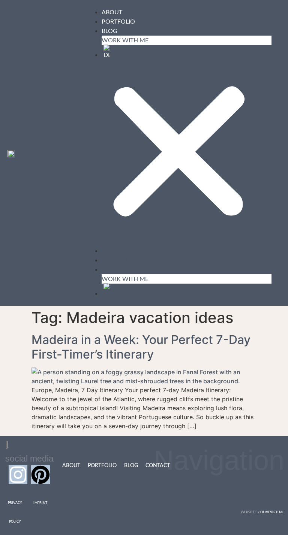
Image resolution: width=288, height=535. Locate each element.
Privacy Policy (15, 512)
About (112, 12)
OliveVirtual (272, 512)
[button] (68, 153)
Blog (109, 31)
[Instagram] (18, 474)
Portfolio (118, 22)
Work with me (125, 40)
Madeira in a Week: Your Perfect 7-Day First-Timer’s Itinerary (141, 346)
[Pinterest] (40, 474)
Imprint (40, 503)
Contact (158, 465)
